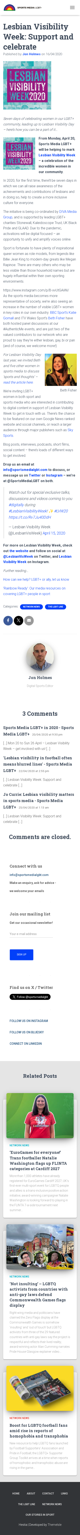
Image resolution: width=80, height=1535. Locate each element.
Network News (31, 607)
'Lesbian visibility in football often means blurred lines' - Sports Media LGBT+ (37, 764)
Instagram (54, 475)
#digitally (16, 505)
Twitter (35, 475)
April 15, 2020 (54, 533)
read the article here (18, 382)
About (31, 1493)
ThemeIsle (54, 1524)
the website (18, 551)
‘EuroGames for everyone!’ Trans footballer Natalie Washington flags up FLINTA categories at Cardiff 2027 (38, 1160)
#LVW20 (61, 511)
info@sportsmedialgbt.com (25, 470)
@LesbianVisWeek (18, 556)
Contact (48, 1493)
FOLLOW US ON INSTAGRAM (29, 1021)
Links (64, 1493)
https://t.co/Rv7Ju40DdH (30, 517)
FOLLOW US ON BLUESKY (27, 1032)
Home (16, 1493)
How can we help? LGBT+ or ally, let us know (36, 579)
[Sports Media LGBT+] (24, 7)
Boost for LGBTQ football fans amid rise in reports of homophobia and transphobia (39, 1431)
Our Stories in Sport (40, 1514)
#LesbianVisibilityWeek (28, 511)
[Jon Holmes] (40, 656)
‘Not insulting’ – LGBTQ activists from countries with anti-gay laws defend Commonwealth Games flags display (39, 1294)
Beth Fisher (56, 318)
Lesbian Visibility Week (57, 155)
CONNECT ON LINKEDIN (26, 1043)
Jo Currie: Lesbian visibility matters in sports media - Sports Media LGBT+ (38, 801)
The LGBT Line (55, 607)
